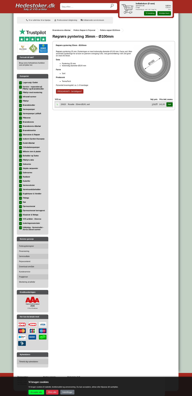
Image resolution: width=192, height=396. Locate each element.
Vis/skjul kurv (164, 13)
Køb (169, 104)
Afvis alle (52, 392)
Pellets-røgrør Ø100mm (110, 30)
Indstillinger (67, 392)
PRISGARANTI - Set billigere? (69, 91)
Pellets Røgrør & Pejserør (84, 30)
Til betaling (150, 13)
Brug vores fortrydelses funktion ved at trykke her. (32, 64)
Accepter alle (36, 392)
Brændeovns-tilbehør (61, 30)
